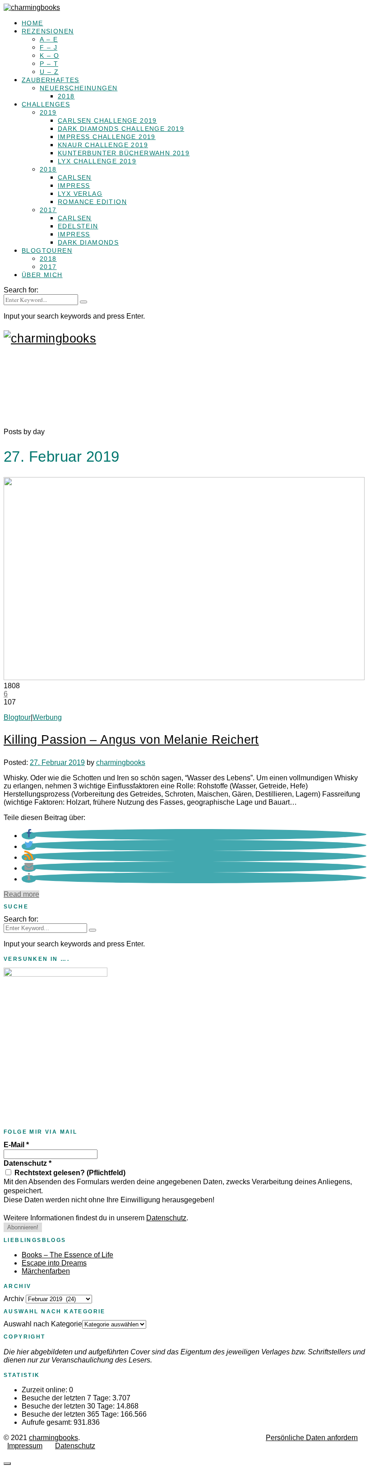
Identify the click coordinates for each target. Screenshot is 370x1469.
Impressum (24, 1446)
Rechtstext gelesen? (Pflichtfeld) (69, 1173)
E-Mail (16, 1145)
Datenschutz (27, 1163)
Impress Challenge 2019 (107, 136)
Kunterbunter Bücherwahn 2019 (124, 153)
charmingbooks (120, 762)
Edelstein (78, 226)
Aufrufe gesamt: (48, 1422)
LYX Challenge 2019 (97, 161)
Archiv (14, 1298)
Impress (74, 185)
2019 (48, 112)
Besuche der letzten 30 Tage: (69, 1406)
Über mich (42, 274)
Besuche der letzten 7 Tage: (67, 1398)
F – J (48, 47)
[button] (29, 835)
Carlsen (75, 177)
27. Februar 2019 (57, 762)
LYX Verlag (80, 193)
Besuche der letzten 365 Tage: (71, 1414)
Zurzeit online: (45, 1390)
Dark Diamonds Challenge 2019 (121, 128)
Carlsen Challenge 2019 (107, 120)
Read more (21, 894)
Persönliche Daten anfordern (312, 1437)
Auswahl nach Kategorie (43, 1324)
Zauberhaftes (50, 79)
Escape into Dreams (54, 1263)
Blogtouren (47, 250)
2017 (48, 209)
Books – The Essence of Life (67, 1255)
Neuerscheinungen (78, 88)
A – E (49, 39)
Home (32, 23)
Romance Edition (92, 201)
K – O (49, 55)
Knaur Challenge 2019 (103, 144)
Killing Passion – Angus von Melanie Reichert (131, 739)
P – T (49, 63)
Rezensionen (48, 31)
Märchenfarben (46, 1271)
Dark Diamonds (88, 242)
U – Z (49, 71)
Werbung (47, 717)
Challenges (46, 104)
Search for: (21, 290)
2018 (66, 96)
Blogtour (17, 717)
